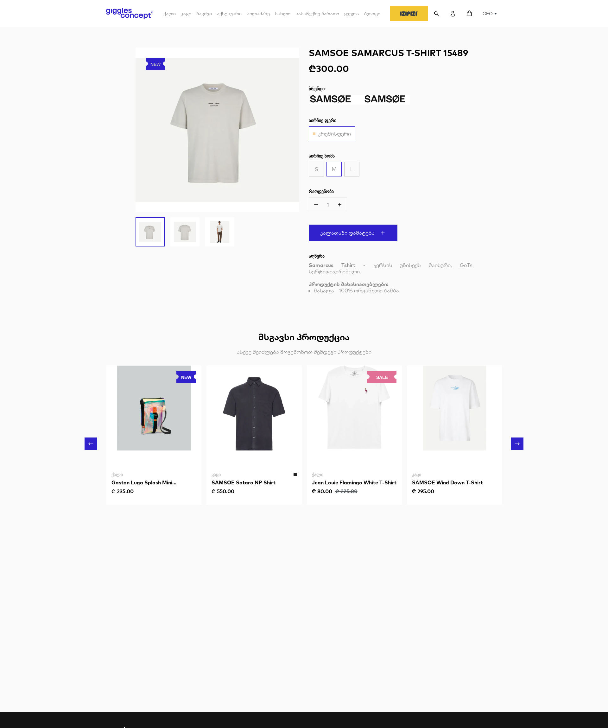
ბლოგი (372, 13)
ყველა (351, 13)
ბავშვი (204, 16)
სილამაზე (258, 13)
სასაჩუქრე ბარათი (317, 13)
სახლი (282, 13)
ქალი (169, 16)
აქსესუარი (229, 16)
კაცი (186, 16)
